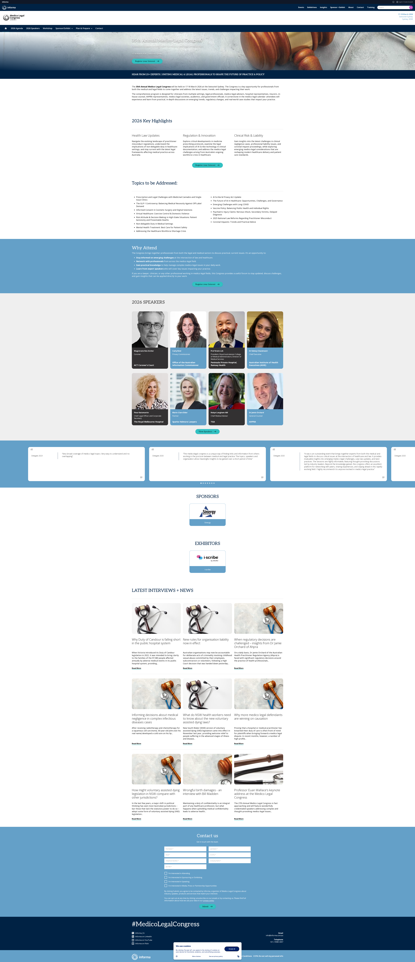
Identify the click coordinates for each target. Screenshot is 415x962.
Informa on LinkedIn (143, 936)
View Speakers (205, 431)
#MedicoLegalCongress (165, 924)
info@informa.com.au (274, 935)
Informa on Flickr (142, 943)
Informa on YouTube (143, 940)
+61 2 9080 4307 (276, 942)
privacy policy (208, 900)
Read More (136, 668)
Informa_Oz (140, 933)
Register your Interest (145, 61)
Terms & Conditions (243, 956)
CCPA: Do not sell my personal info (268, 956)
